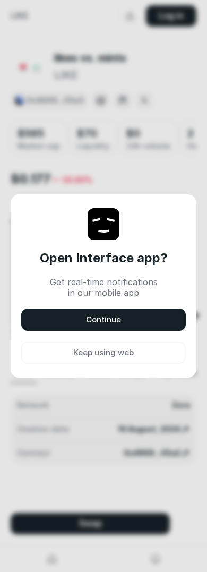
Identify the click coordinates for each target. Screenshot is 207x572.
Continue (103, 319)
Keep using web (103, 352)
